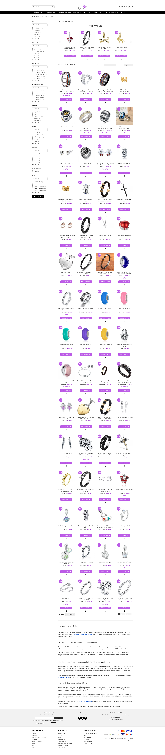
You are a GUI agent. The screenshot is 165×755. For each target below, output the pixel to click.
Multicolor (37, 116)
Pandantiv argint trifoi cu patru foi (66, 562)
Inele (35, 30)
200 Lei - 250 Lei (38, 190)
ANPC (33, 745)
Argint (35, 49)
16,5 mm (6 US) (38, 76)
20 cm (35, 162)
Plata (59, 737)
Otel (35, 57)
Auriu (35, 118)
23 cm (35, 156)
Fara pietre (37, 135)
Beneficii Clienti (62, 733)
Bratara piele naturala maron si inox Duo (105, 381)
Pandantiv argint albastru (105, 308)
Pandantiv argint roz (124, 308)
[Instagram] (85, 718)
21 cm (35, 154)
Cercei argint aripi (66, 453)
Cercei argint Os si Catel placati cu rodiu (105, 490)
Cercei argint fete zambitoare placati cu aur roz (66, 236)
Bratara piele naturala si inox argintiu (85, 490)
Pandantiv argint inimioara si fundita (70, 47)
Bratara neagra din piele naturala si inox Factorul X (105, 417)
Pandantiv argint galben (105, 344)
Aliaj (35, 55)
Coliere (36, 36)
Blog (33, 747)
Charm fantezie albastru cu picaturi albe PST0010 (124, 273)
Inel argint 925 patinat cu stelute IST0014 (85, 599)
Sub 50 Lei (37, 182)
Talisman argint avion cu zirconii (86, 200)
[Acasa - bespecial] (82, 7)
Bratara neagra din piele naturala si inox (86, 236)
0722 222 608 (117, 717)
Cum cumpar (61, 747)
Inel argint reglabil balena (124, 526)
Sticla (35, 141)
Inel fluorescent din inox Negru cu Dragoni (124, 127)
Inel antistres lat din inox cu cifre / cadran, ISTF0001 (105, 127)
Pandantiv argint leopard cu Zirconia (104, 47)
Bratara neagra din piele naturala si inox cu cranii (105, 200)
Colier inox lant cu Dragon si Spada (124, 454)
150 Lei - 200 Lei (38, 188)
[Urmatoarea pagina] (130, 614)
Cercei (35, 32)
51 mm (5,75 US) (38, 97)
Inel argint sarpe (66, 598)
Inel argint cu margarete (86, 562)
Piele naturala (38, 51)
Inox (35, 53)
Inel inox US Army (86, 163)
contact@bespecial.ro (117, 719)
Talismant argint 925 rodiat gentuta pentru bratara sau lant (105, 526)
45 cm (35, 160)
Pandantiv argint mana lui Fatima (124, 345)
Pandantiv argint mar (124, 235)
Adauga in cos (70, 56)
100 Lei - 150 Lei (38, 186)
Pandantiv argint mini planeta (66, 526)
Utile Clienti (62, 730)
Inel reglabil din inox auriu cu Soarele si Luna (124, 90)
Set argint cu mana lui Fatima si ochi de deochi (85, 381)
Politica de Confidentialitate (39, 737)
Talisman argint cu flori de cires (85, 526)
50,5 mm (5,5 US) (38, 93)
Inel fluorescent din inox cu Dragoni (86, 127)
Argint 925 (34, 743)
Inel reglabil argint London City (105, 599)
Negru (35, 114)
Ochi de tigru (37, 137)
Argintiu (36, 112)
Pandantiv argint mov (86, 344)
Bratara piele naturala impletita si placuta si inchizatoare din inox (124, 381)
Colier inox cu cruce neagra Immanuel (124, 200)
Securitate (34, 739)
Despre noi (35, 735)
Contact (34, 733)
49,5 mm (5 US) (38, 91)
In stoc (36, 171)
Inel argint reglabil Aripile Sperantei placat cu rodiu (85, 90)
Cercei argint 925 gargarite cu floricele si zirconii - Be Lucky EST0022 (105, 164)
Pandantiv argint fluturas (124, 562)
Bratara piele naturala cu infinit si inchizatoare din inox (105, 454)
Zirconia (36, 133)
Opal (35, 139)
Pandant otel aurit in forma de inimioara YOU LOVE (85, 417)
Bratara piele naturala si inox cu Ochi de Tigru (105, 273)
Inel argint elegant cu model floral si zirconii (66, 309)
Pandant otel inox (66, 272)
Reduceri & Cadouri (63, 745)
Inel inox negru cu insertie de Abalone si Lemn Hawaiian (105, 90)
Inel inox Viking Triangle (66, 127)
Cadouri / (40, 16)
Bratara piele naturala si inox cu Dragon (87, 47)
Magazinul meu (37, 730)
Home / (34, 16)
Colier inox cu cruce (105, 235)
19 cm (35, 158)
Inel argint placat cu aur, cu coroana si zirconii (66, 490)
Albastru (36, 120)
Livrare (60, 735)
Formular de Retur (62, 741)
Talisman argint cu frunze (124, 163)
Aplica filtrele (38, 196)
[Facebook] (79, 718)
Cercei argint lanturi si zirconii (124, 417)
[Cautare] (53, 6)
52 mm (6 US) (37, 99)
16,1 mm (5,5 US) (38, 72)
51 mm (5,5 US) (38, 95)
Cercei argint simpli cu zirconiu (66, 164)
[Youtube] (82, 718)
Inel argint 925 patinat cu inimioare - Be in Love (124, 599)
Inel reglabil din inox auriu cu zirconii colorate (66, 200)
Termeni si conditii (37, 741)
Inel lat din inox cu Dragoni (86, 308)
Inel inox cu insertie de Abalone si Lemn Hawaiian (66, 90)
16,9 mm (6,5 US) (38, 78)
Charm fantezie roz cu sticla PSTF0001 (66, 381)
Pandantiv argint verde (66, 344)
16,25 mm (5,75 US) (39, 74)
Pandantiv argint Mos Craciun (124, 489)
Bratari (36, 34)
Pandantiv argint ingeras (105, 562)
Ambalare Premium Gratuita (65, 743)
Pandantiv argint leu (121, 47)
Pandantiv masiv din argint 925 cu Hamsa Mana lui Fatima (86, 454)
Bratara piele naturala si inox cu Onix (85, 273)
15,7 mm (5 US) (38, 70)
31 (127, 614)
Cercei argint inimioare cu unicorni (66, 417)
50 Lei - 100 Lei (38, 184)
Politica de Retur (62, 739)
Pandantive (37, 28)
